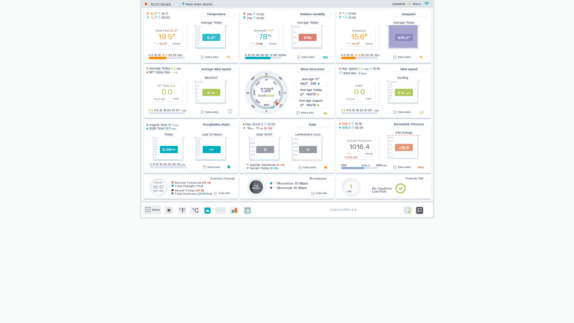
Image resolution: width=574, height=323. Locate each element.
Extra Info (211, 57)
